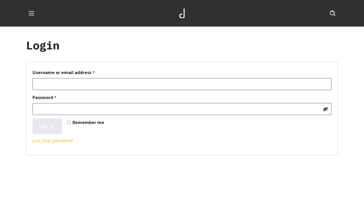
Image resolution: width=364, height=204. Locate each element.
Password (54, 96)
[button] (332, 13)
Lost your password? (52, 140)
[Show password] (326, 109)
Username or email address (73, 71)
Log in (47, 126)
